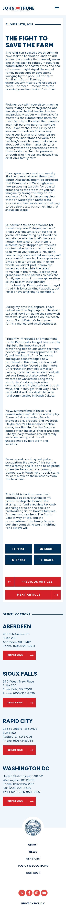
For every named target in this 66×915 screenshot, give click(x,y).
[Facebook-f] (29, 893)
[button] (18, 549)
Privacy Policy (33, 903)
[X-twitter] (21, 893)
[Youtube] (44, 893)
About (33, 844)
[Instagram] (37, 893)
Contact (33, 872)
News (33, 851)
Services (33, 858)
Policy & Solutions (33, 865)
